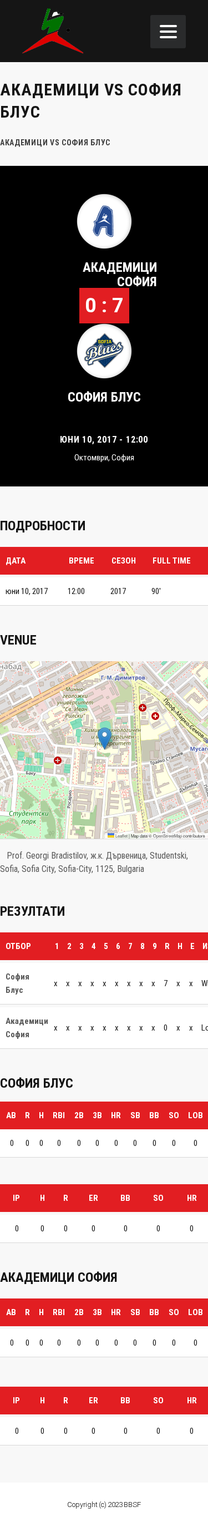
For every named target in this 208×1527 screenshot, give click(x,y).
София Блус (104, 397)
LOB (195, 1115)
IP (16, 1198)
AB (11, 1115)
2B (79, 1115)
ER (93, 1198)
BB (154, 1115)
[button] (104, 738)
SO (174, 1115)
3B (97, 1115)
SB (135, 1115)
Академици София (120, 275)
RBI (59, 1115)
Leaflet (121, 836)
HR (116, 1115)
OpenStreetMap (167, 836)
